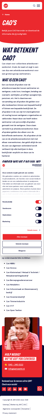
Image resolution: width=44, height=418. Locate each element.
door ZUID (24, 400)
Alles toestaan (22, 237)
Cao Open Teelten (14, 310)
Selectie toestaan (22, 244)
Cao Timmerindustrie (15, 301)
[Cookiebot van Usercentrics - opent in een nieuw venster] (32, 165)
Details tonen (32, 230)
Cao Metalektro (13, 284)
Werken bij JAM (16, 404)
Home (7, 14)
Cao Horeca (11, 267)
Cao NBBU (10, 263)
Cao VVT (10, 305)
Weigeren (22, 251)
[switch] (38, 210)
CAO (24, 404)
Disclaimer (25, 409)
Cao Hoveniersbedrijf (15, 296)
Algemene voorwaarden (11, 409)
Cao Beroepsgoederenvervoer (19, 280)
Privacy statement (9, 413)
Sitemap (6, 404)
